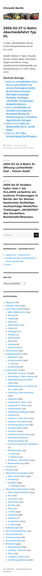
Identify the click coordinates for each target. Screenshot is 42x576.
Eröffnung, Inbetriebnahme (21, 392)
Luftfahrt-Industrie (17, 550)
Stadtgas (12, 344)
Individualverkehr (14, 354)
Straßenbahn (14, 521)
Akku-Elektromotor (17, 312)
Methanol (12, 338)
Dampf (11, 318)
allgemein (10, 302)
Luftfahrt (12, 483)
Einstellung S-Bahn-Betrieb (21, 376)
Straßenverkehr (15, 360)
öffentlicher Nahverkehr (17, 489)
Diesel (11, 322)
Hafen (13, 454)
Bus (9, 495)
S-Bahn (11, 511)
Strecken (12, 431)
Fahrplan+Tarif (13, 305)
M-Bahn (12, 505)
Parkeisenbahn (12, 528)
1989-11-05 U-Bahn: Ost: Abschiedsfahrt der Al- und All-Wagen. (21, 126)
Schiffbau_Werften (17, 557)
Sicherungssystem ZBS (18, 425)
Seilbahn (12, 415)
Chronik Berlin (13, 8)
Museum (10, 470)
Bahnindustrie (14, 547)
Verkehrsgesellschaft (17, 560)
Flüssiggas (13, 331)
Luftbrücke (15, 486)
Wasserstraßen (15, 450)
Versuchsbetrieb (13, 540)
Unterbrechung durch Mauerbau (23, 444)
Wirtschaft (10, 544)
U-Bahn (31, 148)
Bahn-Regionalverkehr (18, 492)
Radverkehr (13, 357)
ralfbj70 (9, 145)
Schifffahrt (13, 515)
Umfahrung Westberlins (19, 434)
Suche (8, 264)
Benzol (11, 315)
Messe (11, 553)
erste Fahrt (13, 499)
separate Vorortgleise (18, 421)
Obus (10, 508)
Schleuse (14, 457)
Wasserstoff (13, 347)
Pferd (10, 341)
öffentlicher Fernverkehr (17, 473)
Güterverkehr (12, 351)
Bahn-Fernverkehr (17, 476)
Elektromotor (14, 325)
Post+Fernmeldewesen (16, 531)
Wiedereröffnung (16, 463)
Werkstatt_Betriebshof (19, 460)
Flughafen (12, 399)
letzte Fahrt (23, 148)
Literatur (10, 466)
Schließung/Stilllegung (18, 412)
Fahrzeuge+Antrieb (10, 148)
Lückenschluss (14, 408)
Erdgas (11, 328)
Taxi (12, 363)
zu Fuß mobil (14, 367)
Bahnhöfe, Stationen (17, 373)
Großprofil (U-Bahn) (17, 402)
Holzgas (11, 334)
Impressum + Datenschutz (18, 255)
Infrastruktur (12, 370)
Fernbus (12, 479)
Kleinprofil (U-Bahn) (18, 405)
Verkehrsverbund (14, 537)
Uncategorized (12, 534)
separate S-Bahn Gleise (19, 418)
